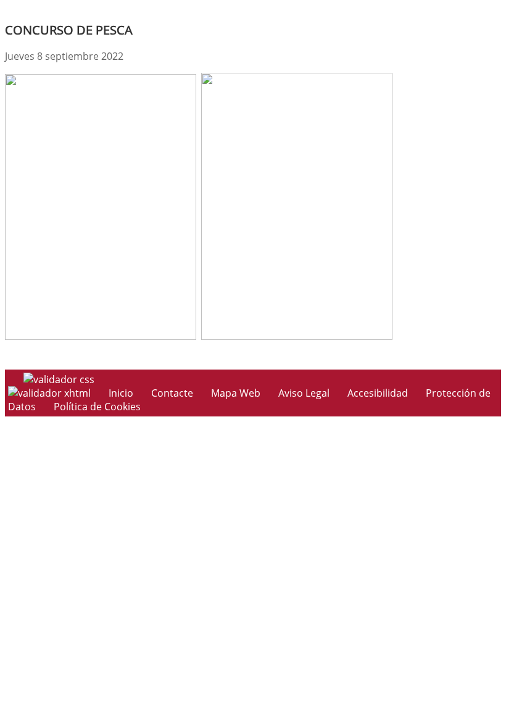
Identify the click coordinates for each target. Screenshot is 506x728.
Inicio (121, 393)
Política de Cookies (97, 406)
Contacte (172, 393)
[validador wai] (50, 393)
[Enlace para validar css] (58, 379)
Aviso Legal (304, 393)
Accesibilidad (377, 393)
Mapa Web (235, 393)
